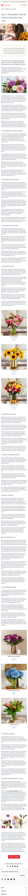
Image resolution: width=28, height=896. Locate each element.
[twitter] (12, 866)
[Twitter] (8, 879)
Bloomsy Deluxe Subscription (14, 656)
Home (2, 9)
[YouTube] (11, 879)
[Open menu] (25, 5)
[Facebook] (2, 879)
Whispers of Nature (14, 404)
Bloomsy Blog (8, 9)
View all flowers (14, 856)
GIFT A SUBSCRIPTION (21, 1)
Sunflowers (14, 370)
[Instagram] (5, 879)
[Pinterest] (14, 879)
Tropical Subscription (14, 724)
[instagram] (10, 866)
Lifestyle (14, 9)
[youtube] (15, 866)
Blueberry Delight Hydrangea (14, 690)
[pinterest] (17, 866)
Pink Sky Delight (14, 336)
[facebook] (7, 866)
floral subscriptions (13, 790)
